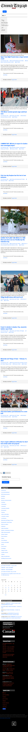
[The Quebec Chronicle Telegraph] (14, 5)
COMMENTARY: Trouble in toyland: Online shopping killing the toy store (9, 665)
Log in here (14, 79)
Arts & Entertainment (15, 60)
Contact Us (5, 704)
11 (8, 587)
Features (3, 512)
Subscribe (5, 706)
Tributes (2, 554)
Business (3, 498)
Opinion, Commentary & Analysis (7, 530)
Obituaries (3, 526)
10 (5, 587)
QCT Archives (5, 698)
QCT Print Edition (6, 694)
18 (8, 589)
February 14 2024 (10, 62)
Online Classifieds (4, 528)
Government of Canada (7, 629)
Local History (3, 518)
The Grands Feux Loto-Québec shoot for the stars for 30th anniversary (8, 656)
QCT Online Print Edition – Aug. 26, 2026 (8, 565)
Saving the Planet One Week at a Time (10, 244)
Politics (2, 538)
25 (8, 591)
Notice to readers (4, 524)
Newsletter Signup (6, 477)
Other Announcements (5, 532)
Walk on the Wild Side (5, 556)
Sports (2, 544)
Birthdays (3, 496)
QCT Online (21, 60)
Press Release (4, 540)
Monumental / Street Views (6, 522)
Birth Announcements (5, 494)
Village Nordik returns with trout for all (12, 297)
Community (3, 506)
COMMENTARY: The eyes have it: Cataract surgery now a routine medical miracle (8, 684)
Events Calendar (6, 702)
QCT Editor (18, 62)
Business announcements (6, 500)
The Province (3, 546)
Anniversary (3, 490)
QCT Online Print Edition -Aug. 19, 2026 (8, 571)
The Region (22, 330)
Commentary (13, 147)
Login (4, 708)
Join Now (5, 75)
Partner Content (4, 534)
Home (4, 692)
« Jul (5, 594)
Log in (4, 11)
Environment (17, 179)
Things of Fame (8, 364)
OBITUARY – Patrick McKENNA (7, 569)
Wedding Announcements (6, 558)
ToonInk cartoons (4, 552)
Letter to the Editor (5, 514)
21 (17, 589)
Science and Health (5, 542)
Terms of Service (2, 718)
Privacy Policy (8, 718)
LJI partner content (5, 516)
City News (13, 115)
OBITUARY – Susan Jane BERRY (7, 567)
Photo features (4, 536)
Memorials (13, 362)
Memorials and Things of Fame (21, 362)
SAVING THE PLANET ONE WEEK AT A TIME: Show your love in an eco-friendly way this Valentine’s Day (13, 239)
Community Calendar (5, 508)
